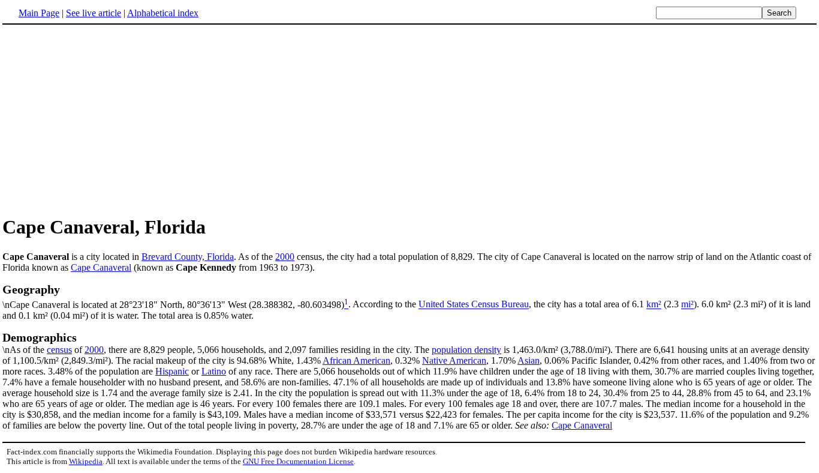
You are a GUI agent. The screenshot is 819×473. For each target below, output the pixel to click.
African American (356, 360)
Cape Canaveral (101, 267)
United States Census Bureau (473, 305)
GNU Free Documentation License (298, 461)
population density (466, 350)
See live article (93, 13)
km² (653, 305)
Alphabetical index (162, 13)
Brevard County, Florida (187, 257)
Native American (454, 360)
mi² (687, 305)
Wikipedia (86, 461)
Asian (528, 360)
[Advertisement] (409, 119)
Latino (213, 371)
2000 (284, 257)
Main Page (39, 13)
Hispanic (172, 371)
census (59, 350)
